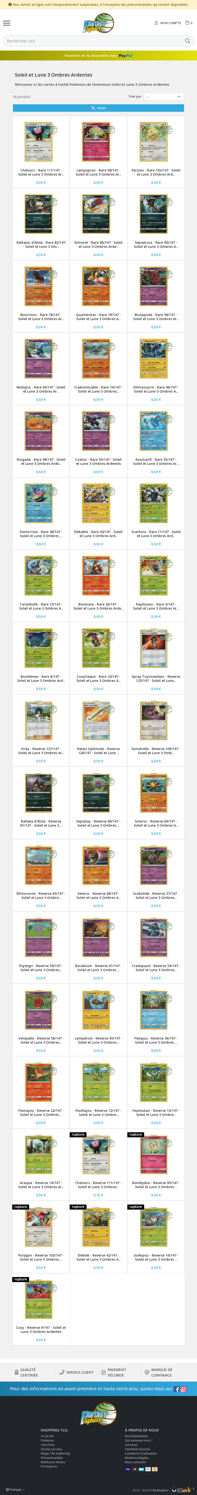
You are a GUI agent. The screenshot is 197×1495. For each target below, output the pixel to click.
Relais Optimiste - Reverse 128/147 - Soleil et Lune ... (98, 750)
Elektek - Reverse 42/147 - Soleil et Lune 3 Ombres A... (98, 1257)
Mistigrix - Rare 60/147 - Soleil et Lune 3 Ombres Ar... (41, 389)
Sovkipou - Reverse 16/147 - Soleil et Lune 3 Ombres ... (156, 1257)
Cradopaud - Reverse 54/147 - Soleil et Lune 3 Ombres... (156, 967)
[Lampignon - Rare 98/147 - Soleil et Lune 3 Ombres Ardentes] (98, 142)
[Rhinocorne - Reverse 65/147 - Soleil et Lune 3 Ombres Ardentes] (41, 865)
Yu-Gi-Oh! (47, 1436)
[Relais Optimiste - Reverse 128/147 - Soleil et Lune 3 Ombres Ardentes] (98, 720)
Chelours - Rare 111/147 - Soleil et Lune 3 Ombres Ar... (41, 172)
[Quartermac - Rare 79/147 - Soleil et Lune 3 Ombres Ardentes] (98, 286)
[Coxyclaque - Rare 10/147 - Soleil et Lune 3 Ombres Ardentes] (98, 648)
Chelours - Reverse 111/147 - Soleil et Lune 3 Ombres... (98, 1184)
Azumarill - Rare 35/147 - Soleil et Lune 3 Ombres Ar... (156, 461)
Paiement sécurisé (137, 1449)
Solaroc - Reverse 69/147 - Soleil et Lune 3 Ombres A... (156, 823)
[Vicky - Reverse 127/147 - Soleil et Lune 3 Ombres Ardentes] (41, 720)
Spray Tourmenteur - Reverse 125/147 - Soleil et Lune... (156, 678)
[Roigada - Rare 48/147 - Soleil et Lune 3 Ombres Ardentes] (41, 431)
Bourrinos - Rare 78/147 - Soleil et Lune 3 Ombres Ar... (41, 316)
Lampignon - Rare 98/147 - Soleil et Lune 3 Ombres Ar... (98, 172)
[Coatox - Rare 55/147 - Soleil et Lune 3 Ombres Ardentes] (98, 431)
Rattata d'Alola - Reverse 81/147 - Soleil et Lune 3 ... (41, 823)
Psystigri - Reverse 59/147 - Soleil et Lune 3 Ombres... (41, 967)
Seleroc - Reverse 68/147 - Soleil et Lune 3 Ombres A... (98, 895)
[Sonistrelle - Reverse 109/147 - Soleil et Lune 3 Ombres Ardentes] (156, 720)
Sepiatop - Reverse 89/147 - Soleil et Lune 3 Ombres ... (98, 823)
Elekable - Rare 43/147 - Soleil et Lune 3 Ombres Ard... (98, 533)
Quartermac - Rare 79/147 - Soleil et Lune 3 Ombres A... (98, 316)
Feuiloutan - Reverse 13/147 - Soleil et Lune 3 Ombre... (156, 1112)
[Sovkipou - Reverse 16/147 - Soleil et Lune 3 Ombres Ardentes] (156, 1226)
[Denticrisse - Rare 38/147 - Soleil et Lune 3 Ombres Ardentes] (41, 503)
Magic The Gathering (55, 1453)
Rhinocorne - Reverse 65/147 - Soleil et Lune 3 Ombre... (41, 895)
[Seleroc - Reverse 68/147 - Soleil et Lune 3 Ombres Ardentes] (98, 865)
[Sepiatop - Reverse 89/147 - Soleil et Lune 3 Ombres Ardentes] (98, 792)
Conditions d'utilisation (141, 1453)
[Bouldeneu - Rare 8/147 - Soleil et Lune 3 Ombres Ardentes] (41, 648)
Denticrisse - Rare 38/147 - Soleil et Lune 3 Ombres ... (41, 533)
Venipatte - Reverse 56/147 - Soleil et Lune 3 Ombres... (41, 1040)
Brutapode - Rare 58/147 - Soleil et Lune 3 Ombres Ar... (156, 316)
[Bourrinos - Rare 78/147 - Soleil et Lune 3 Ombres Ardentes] (41, 286)
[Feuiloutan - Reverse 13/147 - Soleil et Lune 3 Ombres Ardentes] (156, 1082)
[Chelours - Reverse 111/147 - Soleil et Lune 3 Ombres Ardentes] (98, 1154)
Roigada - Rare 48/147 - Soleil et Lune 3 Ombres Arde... (41, 461)
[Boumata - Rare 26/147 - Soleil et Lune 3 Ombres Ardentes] (98, 575)
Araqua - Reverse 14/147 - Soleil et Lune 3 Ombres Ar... (41, 1184)
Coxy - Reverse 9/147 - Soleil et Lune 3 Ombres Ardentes (41, 1329)
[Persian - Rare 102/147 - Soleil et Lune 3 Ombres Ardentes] (156, 142)
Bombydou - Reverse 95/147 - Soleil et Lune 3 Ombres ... (156, 1184)
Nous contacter (135, 1462)
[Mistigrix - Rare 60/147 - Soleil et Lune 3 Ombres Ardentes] (41, 358)
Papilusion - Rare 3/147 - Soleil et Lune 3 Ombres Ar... (156, 606)
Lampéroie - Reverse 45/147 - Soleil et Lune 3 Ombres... (98, 1040)
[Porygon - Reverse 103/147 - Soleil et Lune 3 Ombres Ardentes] (41, 1226)
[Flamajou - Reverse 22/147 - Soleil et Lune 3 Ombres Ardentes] (41, 1082)
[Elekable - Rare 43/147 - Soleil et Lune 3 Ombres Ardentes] (98, 503)
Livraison (131, 1445)
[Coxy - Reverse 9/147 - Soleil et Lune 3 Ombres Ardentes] (41, 1299)
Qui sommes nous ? (138, 1440)
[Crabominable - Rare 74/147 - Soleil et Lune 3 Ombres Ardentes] (98, 358)
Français (15, 1489)
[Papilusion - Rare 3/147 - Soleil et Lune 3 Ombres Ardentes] (156, 575)
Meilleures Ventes (53, 1462)
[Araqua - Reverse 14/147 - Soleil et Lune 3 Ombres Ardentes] (41, 1154)
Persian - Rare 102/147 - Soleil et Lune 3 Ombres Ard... (156, 172)
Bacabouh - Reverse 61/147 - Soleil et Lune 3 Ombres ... (98, 967)
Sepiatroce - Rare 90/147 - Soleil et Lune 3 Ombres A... (156, 244)
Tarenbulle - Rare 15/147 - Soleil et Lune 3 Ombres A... (41, 606)
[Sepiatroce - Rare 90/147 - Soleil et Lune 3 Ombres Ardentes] (156, 214)
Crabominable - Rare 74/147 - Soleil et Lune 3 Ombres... (98, 389)
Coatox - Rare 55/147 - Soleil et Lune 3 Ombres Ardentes (98, 461)
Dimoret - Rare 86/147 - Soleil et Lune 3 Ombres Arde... (98, 244)
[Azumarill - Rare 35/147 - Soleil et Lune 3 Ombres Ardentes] (156, 431)
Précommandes (52, 1458)
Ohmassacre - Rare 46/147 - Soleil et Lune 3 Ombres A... (156, 389)
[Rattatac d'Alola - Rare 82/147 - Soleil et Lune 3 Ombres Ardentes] (41, 214)
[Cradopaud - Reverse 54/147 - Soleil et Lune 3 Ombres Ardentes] (156, 937)
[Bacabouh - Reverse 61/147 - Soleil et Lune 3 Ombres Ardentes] (98, 937)
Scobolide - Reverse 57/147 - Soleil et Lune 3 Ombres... (156, 895)
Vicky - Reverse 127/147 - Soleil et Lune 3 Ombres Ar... (41, 750)
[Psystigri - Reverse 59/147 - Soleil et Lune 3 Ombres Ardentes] (41, 937)
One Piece (48, 1445)
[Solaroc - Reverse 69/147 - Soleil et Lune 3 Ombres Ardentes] (156, 792)
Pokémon (47, 1440)
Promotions (49, 1466)
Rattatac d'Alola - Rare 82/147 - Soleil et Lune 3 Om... (41, 244)
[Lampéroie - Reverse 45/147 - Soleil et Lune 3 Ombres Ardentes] (98, 1009)
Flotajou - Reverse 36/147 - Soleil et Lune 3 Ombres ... (156, 1040)
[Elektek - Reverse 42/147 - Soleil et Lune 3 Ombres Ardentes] (98, 1226)
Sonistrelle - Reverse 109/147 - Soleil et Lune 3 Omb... (155, 750)
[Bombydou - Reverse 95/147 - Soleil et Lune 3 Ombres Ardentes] (156, 1154)
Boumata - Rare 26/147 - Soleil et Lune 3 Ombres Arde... (98, 606)
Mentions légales (137, 1458)
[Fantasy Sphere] (98, 23)
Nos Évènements (136, 1436)
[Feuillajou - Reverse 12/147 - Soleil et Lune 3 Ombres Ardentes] (98, 1082)
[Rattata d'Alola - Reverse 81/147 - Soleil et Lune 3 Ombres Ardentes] (41, 792)
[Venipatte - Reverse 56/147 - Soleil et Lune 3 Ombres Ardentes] (41, 1009)
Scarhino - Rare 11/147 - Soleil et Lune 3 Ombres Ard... (156, 533)
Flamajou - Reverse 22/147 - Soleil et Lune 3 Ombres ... (41, 1112)
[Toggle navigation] (7, 23)
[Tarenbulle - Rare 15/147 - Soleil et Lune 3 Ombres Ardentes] (41, 575)
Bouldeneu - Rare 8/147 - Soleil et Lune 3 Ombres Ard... (41, 678)
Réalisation (161, 1490)
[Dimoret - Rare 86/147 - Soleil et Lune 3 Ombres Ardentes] (98, 214)
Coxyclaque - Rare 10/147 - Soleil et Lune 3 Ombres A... (98, 678)
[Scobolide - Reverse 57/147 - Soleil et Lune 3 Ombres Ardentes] (156, 865)
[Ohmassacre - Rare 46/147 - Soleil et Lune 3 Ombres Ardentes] (156, 358)
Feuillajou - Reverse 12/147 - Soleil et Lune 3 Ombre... (98, 1112)
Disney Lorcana (51, 1449)
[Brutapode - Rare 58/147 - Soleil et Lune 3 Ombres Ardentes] (156, 286)
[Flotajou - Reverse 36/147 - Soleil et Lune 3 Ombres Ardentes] (156, 1009)
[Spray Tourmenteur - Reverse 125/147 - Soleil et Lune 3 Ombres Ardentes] (156, 648)
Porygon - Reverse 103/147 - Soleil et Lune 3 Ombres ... (41, 1257)
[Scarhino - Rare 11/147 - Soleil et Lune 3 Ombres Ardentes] (156, 503)
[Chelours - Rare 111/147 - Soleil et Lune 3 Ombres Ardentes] (41, 142)
